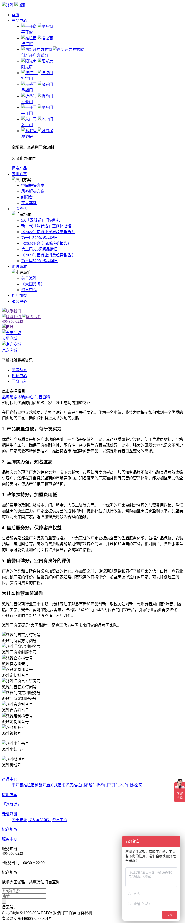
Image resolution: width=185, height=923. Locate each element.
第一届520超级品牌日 (39, 238)
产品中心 (19, 21)
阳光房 (67, 785)
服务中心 (19, 301)
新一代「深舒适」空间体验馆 (46, 226)
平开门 (113, 785)
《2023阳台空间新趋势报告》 (46, 243)
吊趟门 (90, 785)
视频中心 (19, 376)
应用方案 (19, 174)
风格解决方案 (32, 191)
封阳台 (27, 197)
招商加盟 (19, 296)
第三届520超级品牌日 (39, 261)
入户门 (125, 785)
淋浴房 (137, 785)
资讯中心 (29, 290)
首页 (15, 15)
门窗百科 (19, 381)
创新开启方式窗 (48, 785)
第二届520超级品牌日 (39, 249)
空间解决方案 (32, 185)
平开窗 (17, 785)
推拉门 (79, 785)
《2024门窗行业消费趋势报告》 (48, 255)
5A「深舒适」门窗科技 (41, 220)
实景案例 (29, 203)
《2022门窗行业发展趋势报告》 (48, 232)
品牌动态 (19, 370)
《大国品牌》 (32, 284)
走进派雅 (19, 267)
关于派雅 (29, 278)
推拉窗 (29, 785)
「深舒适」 (21, 209)
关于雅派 (19, 820)
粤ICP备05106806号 (33, 907)
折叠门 (102, 785)
